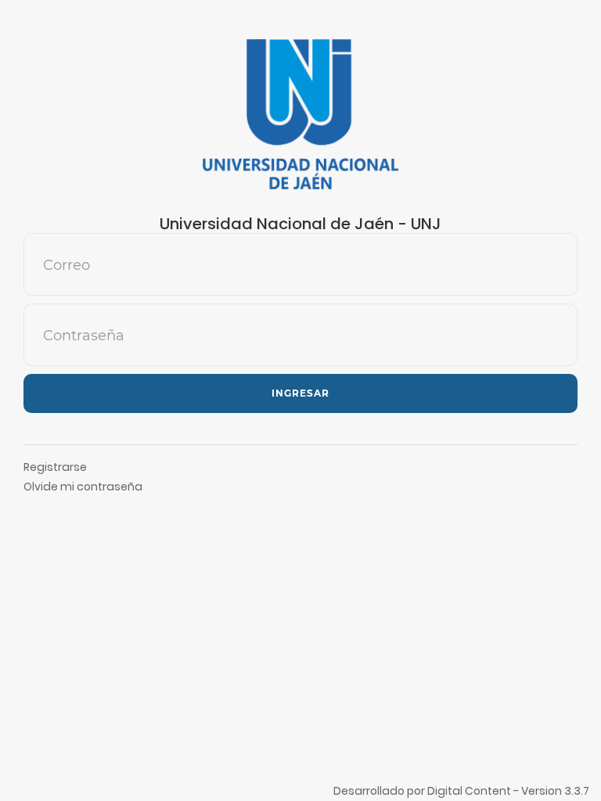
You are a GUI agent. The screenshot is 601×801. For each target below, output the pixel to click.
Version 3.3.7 (555, 791)
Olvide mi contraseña (82, 486)
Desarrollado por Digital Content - (427, 791)
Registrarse (55, 467)
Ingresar (300, 393)
